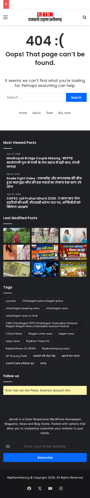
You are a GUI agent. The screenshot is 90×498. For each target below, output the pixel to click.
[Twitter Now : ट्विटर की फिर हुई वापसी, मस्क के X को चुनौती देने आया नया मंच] (45, 269)
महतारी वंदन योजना (71, 355)
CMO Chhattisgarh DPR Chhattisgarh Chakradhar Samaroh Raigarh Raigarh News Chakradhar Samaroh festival (42, 324)
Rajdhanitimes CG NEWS (21, 348)
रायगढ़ (43, 363)
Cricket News (14, 333)
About (36, 113)
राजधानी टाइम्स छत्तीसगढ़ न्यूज (20, 363)
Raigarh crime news (40, 333)
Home (23, 113)
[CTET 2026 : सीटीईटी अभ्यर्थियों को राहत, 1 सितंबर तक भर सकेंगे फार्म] (73, 252)
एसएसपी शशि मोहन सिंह (44, 355)
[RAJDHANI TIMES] (45, 17)
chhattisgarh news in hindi (22, 315)
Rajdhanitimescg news (55, 348)
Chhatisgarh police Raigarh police (42, 300)
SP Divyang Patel (16, 355)
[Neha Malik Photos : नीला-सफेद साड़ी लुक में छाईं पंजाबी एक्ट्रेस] (73, 235)
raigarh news (66, 333)
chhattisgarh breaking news (23, 308)
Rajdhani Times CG (37, 341)
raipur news (13, 341)
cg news (11, 300)
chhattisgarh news (57, 308)
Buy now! (64, 113)
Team (49, 113)
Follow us (11, 376)
